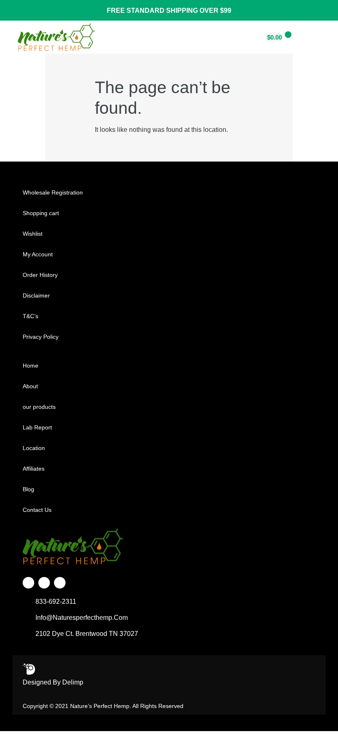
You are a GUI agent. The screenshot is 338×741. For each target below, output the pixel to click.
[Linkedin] (60, 583)
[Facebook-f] (28, 583)
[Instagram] (44, 583)
